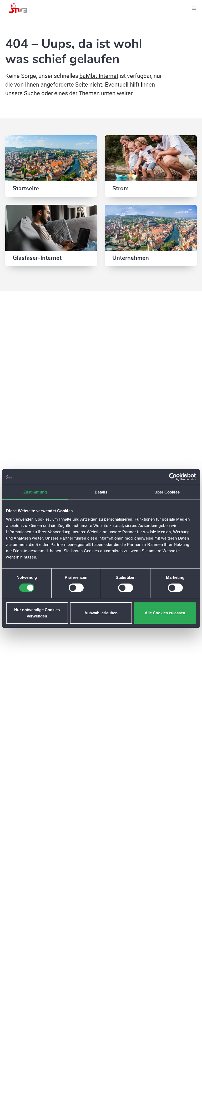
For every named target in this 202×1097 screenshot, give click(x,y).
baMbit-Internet (98, 75)
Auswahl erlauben (101, 613)
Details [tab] (101, 492)
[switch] (76, 588)
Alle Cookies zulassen (165, 613)
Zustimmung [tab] (35, 492)
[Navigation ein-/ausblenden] (194, 8)
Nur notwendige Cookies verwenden (37, 612)
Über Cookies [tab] (167, 492)
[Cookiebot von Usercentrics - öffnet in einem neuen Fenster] (173, 477)
